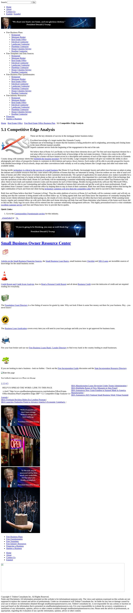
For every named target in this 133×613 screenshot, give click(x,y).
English (9, 14)
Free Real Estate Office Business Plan (39, 123)
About (8, 9)
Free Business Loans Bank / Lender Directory (48, 348)
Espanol (9, 560)
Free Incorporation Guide (68, 368)
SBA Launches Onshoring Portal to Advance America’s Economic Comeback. (33, 402)
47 (11, 218)
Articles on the (7, 261)
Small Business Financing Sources (28, 261)
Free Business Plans (14, 537)
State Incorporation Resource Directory (111, 368)
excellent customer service (11, 205)
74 (17, 218)
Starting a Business (14, 119)
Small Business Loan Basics (57, 261)
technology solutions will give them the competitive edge (68, 189)
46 (9, 218)
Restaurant (15, 35)
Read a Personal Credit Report (53, 284)
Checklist (91, 261)
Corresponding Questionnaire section (29, 214)
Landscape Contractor (20, 44)
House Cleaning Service (21, 49)
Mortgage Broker (18, 37)
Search (4, 2)
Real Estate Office (18, 39)
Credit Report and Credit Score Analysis (17, 284)
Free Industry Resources (16, 544)
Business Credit (84, 284)
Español (17, 14)
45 (7, 218)
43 (3, 218)
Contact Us (10, 11)
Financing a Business (15, 546)
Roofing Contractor (19, 51)
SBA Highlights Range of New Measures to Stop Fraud (94, 388)
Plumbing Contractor (20, 46)
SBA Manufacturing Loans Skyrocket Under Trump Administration (99, 386)
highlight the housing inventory (46, 159)
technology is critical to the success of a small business (36, 170)
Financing (10, 116)
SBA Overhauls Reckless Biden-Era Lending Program (23, 400)
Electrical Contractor (19, 42)
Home (8, 7)
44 (5, 218)
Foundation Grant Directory (16, 305)
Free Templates (12, 541)
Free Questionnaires (14, 539)
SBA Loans (103, 261)
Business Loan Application (16, 328)
